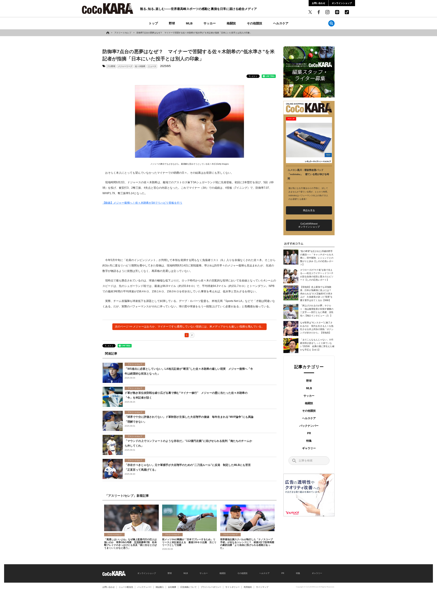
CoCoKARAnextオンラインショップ (309, 225)
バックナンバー (309, 425)
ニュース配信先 (126, 587)
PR (309, 433)
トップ (153, 23)
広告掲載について (188, 587)
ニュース (152, 66)
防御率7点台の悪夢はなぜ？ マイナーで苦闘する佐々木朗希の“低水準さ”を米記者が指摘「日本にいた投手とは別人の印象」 (194, 33)
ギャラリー (309, 448)
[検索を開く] (331, 23)
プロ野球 (111, 66)
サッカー (209, 23)
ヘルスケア (280, 23)
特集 (309, 440)
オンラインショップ (342, 3)
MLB (189, 23)
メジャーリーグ (125, 66)
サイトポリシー (232, 587)
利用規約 (248, 587)
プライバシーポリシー (211, 587)
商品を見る (309, 210)
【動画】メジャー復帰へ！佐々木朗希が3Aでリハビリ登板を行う (142, 202)
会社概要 (172, 587)
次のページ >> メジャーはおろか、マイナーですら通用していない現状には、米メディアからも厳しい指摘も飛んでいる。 (189, 326)
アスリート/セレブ (122, 33)
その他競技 (254, 23)
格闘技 (231, 23)
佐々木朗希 (140, 66)
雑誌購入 (160, 587)
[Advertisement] (189, 233)
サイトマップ (262, 587)
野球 (172, 23)
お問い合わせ (318, 3)
